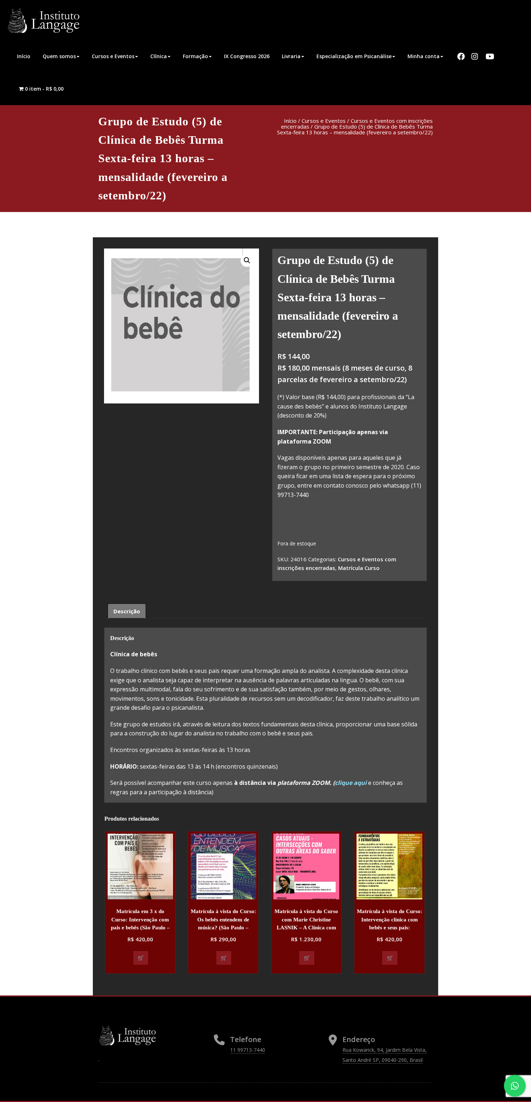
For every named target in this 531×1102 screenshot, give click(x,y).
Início (23, 56)
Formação (195, 56)
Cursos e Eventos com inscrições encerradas (357, 123)
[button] (247, 260)
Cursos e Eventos (113, 56)
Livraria (291, 56)
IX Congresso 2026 (246, 56)
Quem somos (59, 56)
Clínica (158, 56)
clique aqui (351, 783)
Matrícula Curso (359, 567)
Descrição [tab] (126, 611)
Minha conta (423, 56)
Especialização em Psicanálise (354, 56)
